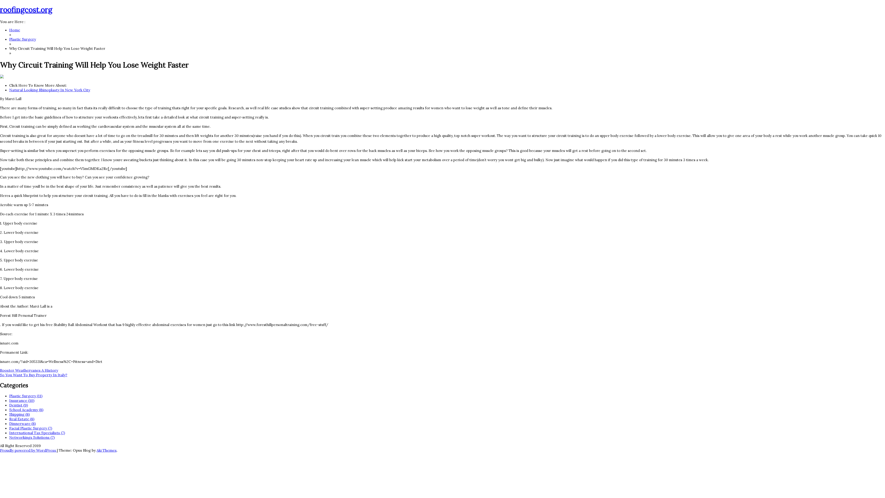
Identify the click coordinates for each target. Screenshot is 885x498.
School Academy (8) (26, 409)
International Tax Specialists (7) (37, 432)
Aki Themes (107, 450)
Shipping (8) (19, 414)
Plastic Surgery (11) (25, 396)
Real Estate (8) (21, 419)
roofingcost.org (26, 9)
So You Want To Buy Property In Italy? (33, 375)
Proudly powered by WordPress (28, 450)
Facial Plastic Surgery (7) (30, 428)
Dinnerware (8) (22, 423)
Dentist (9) (18, 405)
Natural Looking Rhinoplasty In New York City (49, 90)
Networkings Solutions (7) (32, 437)
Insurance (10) (21, 400)
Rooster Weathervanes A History (29, 370)
